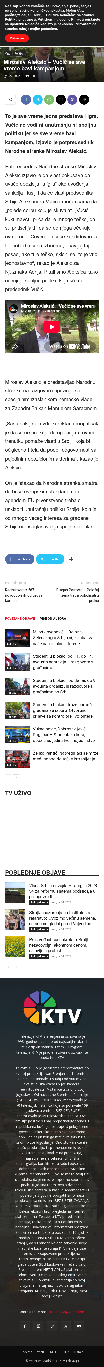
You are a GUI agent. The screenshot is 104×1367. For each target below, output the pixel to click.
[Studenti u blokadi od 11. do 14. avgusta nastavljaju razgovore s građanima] (17, 662)
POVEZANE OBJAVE (20, 618)
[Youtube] (79, 1326)
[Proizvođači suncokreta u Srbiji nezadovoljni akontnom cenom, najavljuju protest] (15, 946)
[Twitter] (38, 100)
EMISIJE (53, 1352)
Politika (19, 53)
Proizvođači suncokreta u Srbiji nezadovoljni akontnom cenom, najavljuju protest (58, 944)
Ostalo (79, 1352)
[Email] (61, 100)
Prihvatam (17, 38)
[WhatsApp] (49, 100)
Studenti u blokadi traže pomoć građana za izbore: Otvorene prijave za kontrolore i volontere (63, 710)
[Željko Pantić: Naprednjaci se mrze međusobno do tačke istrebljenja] (17, 759)
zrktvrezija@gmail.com (66, 1311)
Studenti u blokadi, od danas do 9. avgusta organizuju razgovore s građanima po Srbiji (65, 686)
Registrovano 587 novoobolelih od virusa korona (23, 595)
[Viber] (72, 100)
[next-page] (16, 777)
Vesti (8, 53)
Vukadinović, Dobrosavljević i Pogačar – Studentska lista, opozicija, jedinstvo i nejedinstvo (64, 734)
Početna (26, 1352)
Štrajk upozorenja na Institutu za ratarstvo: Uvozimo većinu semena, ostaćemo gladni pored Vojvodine (62, 917)
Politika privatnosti (20, 19)
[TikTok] (52, 1326)
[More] (71, 559)
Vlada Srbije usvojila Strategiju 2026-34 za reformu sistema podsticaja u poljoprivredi (63, 890)
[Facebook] (26, 100)
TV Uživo (18, 792)
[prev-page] (8, 777)
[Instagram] (38, 1326)
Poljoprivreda (39, 902)
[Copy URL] (84, 100)
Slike (66, 1352)
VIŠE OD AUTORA (53, 618)
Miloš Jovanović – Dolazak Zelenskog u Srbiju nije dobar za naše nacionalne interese (63, 637)
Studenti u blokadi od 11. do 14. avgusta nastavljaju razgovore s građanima (63, 662)
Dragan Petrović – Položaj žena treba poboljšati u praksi (77, 595)
